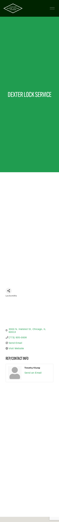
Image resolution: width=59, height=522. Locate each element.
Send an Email (33, 372)
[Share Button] (9, 291)
